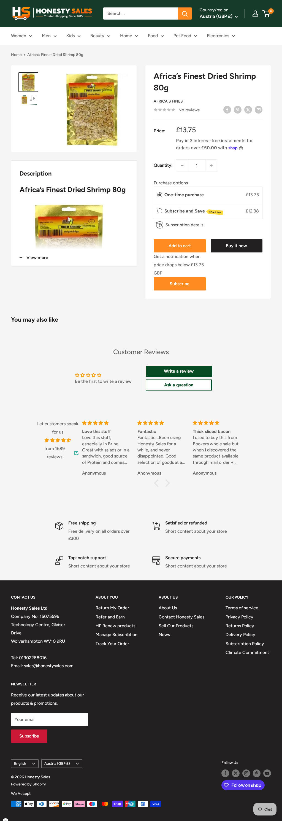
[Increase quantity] (211, 165)
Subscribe (179, 283)
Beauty (97, 35)
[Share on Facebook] (227, 109)
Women (18, 35)
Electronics (218, 35)
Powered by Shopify (28, 784)
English (20, 763)
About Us (168, 607)
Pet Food (182, 35)
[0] (266, 13)
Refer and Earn (110, 617)
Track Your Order (112, 643)
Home (126, 35)
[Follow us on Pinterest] (257, 773)
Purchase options (171, 182)
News (164, 634)
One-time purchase (184, 194)
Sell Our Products (176, 625)
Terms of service (242, 607)
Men (46, 35)
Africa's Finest (169, 101)
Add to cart (180, 245)
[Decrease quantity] (182, 165)
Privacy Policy (239, 617)
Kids (70, 35)
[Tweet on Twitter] (248, 109)
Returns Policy (240, 625)
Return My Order (112, 607)
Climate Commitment (247, 652)
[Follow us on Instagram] (246, 773)
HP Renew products (115, 625)
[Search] (185, 13)
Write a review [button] (179, 371)
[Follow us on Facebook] (225, 773)
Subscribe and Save (193, 211)
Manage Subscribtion (116, 634)
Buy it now (236, 245)
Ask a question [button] (178, 384)
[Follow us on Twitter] (236, 773)
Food (153, 35)
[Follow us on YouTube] (267, 773)
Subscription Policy (245, 643)
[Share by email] (258, 109)
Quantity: (163, 165)
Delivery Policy (240, 634)
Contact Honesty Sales (181, 617)
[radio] (159, 194)
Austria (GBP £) (57, 763)
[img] (57, 440)
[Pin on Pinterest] (238, 109)
